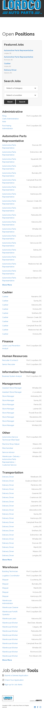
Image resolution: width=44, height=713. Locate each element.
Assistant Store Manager (12, 388)
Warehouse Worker (10, 623)
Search (22, 102)
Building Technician (10, 571)
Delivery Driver (10, 70)
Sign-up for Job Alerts (13, 685)
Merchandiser (7, 448)
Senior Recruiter (8, 364)
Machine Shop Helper (11, 444)
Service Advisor (8, 452)
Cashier (7, 63)
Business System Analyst (12, 376)
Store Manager (8, 396)
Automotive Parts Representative (18, 50)
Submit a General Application (16, 675)
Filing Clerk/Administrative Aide (10, 119)
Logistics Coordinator (11, 576)
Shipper (5, 580)
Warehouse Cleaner (10, 607)
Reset (10, 102)
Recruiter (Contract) (10, 360)
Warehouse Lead (9, 619)
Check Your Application (14, 680)
